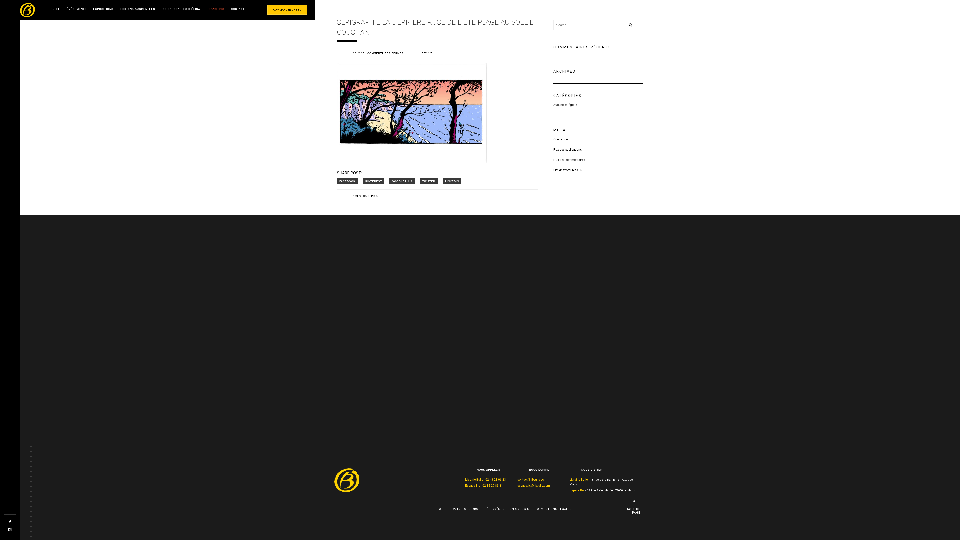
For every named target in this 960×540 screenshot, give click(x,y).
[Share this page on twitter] (429, 181)
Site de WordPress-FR (568, 170)
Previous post (366, 196)
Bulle (55, 9)
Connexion (561, 139)
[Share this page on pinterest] (373, 181)
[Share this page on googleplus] (402, 181)
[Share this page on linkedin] (452, 181)
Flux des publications (568, 150)
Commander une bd (287, 10)
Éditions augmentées (137, 9)
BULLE (427, 52)
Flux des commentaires (569, 160)
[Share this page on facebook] (347, 181)
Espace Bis (215, 9)
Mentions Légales (556, 509)
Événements (77, 9)
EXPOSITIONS (103, 9)
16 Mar (359, 52)
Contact (237, 9)
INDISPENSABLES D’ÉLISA (181, 9)
